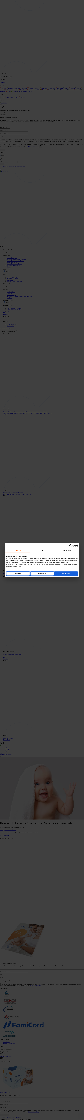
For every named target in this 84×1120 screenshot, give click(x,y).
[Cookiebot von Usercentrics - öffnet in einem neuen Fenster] (70, 545)
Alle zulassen (66, 573)
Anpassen (41, 573)
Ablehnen (18, 573)
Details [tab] (42, 550)
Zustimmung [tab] (17, 550)
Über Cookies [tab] (67, 550)
